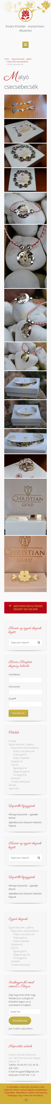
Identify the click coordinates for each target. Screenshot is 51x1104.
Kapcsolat (14, 788)
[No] (47, 1093)
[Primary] (25, 45)
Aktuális (12, 785)
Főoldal (12, 741)
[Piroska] (25, 208)
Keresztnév (14, 686)
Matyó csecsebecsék (23, 751)
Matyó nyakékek (21, 757)
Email (12, 698)
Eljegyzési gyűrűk (21, 771)
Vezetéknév (14, 674)
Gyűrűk (14, 764)
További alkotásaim (20, 781)
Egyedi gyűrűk (20, 768)
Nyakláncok (17, 761)
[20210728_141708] (25, 564)
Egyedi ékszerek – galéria (21, 59)
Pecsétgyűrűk (20, 774)
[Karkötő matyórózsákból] (25, 155)
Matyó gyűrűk (20, 754)
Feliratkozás (19, 1020)
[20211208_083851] (25, 507)
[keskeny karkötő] (25, 385)
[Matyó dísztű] (25, 466)
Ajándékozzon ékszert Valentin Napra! (25, 824)
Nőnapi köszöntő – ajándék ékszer (23, 816)
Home (6, 59)
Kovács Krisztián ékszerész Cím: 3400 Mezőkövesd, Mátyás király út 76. (24, 1058)
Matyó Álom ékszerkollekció (17, 62)
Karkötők (15, 778)
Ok (26, 1100)
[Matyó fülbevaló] (25, 106)
